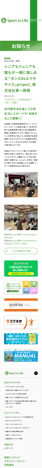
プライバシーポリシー (15, 461)
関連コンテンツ (12, 457)
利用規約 (9, 464)
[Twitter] (36, 373)
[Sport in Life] (14, 373)
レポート (8, 448)
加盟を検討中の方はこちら (34, 20)
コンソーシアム (12, 412)
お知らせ (8, 444)
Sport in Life (15, 20)
